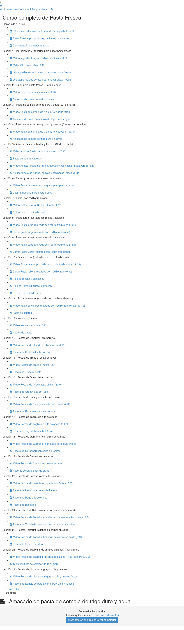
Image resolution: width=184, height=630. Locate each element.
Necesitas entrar (109, 615)
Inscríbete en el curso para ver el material (92, 620)
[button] (0, 2)
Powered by (12, 589)
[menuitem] (1, 5)
